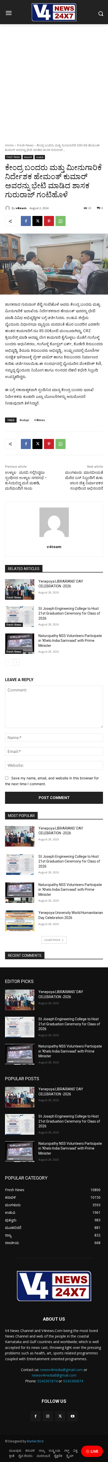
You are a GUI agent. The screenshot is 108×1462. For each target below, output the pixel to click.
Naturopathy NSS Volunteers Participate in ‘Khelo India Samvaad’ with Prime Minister (70, 641)
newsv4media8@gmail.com (54, 1375)
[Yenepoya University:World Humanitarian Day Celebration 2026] (19, 920)
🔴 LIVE (92, 1451)
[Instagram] (48, 1416)
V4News (39, 420)
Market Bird (35, 1441)
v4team (21, 208)
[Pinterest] (49, 221)
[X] (37, 221)
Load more (52, 940)
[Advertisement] (54, 81)
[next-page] (16, 662)
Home (9, 145)
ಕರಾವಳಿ (28, 157)
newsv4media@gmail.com (61, 1369)
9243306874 (73, 1381)
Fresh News (25, 145)
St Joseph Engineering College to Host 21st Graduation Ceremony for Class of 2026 (69, 613)
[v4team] (8, 208)
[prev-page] (8, 662)
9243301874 (47, 1381)
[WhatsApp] (61, 221)
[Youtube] (72, 1416)
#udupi (24, 420)
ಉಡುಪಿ (39, 157)
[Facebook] (26, 221)
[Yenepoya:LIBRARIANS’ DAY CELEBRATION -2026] (19, 589)
